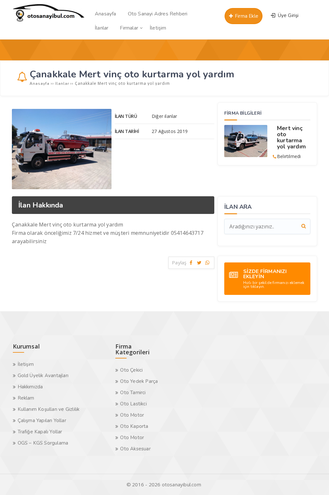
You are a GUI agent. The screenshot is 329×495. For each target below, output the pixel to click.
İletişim (26, 364)
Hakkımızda (30, 387)
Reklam (26, 398)
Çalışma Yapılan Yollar (42, 420)
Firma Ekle (246, 16)
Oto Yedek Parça (139, 381)
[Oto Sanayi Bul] (49, 21)
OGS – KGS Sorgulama (43, 443)
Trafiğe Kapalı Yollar (40, 432)
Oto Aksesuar (135, 449)
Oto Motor (132, 415)
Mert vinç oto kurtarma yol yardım (291, 137)
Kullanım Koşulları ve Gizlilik (49, 409)
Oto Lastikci (133, 404)
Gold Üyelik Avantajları (43, 375)
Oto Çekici (131, 370)
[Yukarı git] (314, 480)
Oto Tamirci (133, 392)
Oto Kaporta (134, 426)
